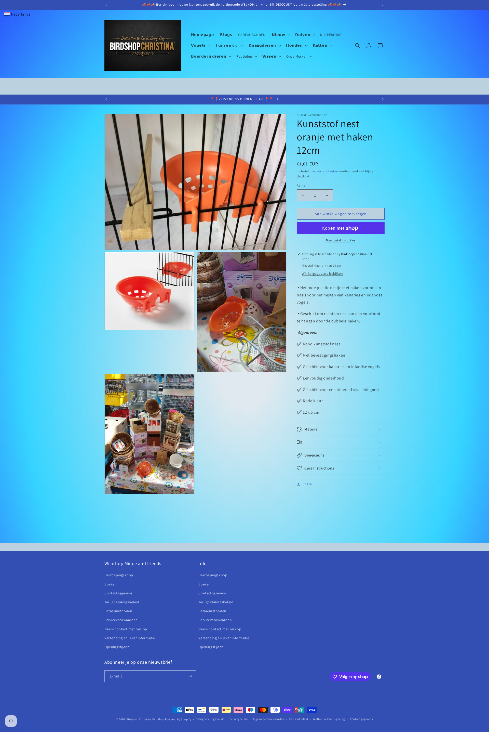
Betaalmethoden (118, 611)
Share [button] (307, 484)
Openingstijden (116, 647)
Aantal (301, 185)
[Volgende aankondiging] (382, 5)
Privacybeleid (239, 719)
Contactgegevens (118, 593)
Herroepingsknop (118, 575)
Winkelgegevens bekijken (322, 273)
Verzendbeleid (298, 719)
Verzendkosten (327, 171)
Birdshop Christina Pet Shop (145, 719)
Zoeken (110, 584)
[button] (280, 34)
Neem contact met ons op (125, 629)
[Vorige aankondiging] (106, 5)
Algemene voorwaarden (268, 719)
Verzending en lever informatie (129, 638)
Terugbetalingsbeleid (121, 602)
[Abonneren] (190, 676)
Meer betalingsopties (340, 240)
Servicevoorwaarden (121, 620)
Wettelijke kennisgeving (329, 719)
